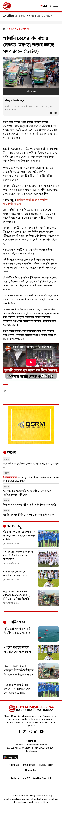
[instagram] (30, 732)
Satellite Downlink (41, 778)
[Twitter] (24, 732)
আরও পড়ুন (15, 526)
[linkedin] (35, 732)
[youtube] (42, 732)
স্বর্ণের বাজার (34, 16)
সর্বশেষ (11, 452)
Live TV (25, 778)
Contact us (31, 770)
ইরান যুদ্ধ (21, 16)
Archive (15, 778)
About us (14, 764)
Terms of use (28, 764)
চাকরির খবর (49, 16)
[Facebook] (19, 732)
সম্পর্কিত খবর (16, 622)
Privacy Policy (45, 764)
